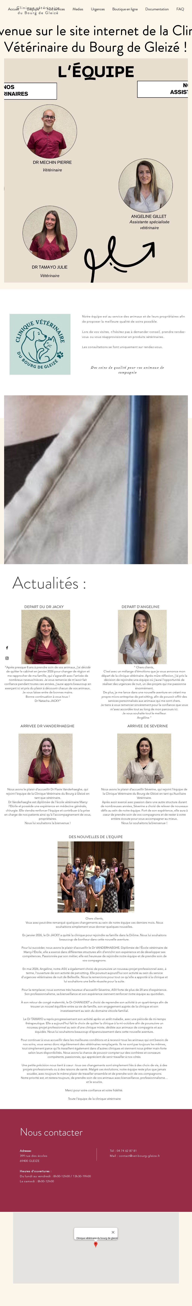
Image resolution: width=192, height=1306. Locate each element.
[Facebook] (7, 648)
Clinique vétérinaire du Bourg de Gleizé (38, 10)
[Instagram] (7, 658)
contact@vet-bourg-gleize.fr (139, 1156)
